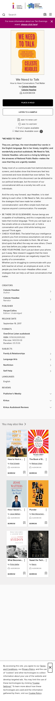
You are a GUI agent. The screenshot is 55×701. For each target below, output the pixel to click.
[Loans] (45, 15)
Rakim (34, 564)
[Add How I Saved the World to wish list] (24, 523)
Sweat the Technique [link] (37, 560)
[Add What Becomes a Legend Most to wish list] (24, 573)
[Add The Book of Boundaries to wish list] (46, 472)
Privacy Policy (28, 669)
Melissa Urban (37, 463)
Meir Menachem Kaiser (39, 514)
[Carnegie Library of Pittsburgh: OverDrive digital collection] (27, 5)
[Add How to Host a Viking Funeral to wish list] (24, 472)
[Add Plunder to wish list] (46, 523)
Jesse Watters (15, 514)
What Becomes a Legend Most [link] (15, 560)
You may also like (13, 424)
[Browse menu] (50, 14)
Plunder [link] (32, 510)
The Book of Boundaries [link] (37, 459)
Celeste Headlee (29, 87)
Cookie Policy (35, 693)
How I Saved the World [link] (15, 510)
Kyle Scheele (14, 463)
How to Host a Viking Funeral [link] (15, 459)
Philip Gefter (14, 564)
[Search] (4, 14)
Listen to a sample (28, 112)
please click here (29, 24)
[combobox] (22, 15)
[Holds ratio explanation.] (41, 131)
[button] (28, 102)
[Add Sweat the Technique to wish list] (46, 573)
